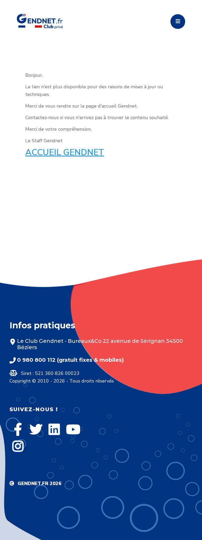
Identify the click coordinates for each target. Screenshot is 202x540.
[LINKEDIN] (54, 429)
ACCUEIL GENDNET (64, 152)
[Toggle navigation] (177, 21)
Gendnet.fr (33, 483)
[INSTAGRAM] (18, 446)
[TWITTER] (36, 429)
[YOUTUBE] (73, 429)
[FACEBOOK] (18, 429)
